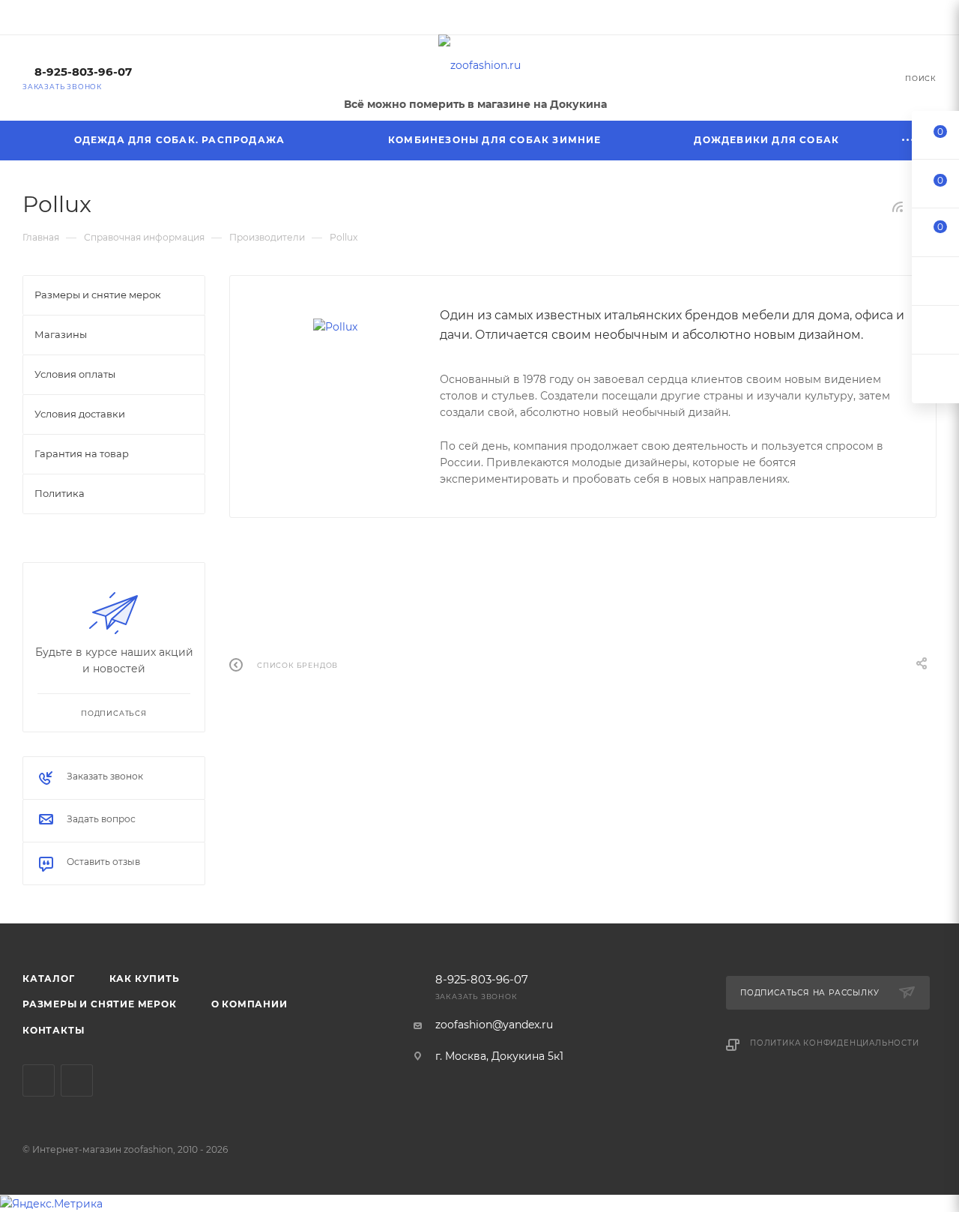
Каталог (48, 978)
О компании (249, 1004)
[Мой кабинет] (930, 19)
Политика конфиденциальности (834, 1043)
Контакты (53, 1030)
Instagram (77, 1080)
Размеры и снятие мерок (99, 1004)
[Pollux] (335, 327)
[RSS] (897, 207)
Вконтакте (38, 1080)
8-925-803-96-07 (83, 72)
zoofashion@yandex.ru (494, 1024)
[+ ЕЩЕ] (908, 140)
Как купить (144, 978)
